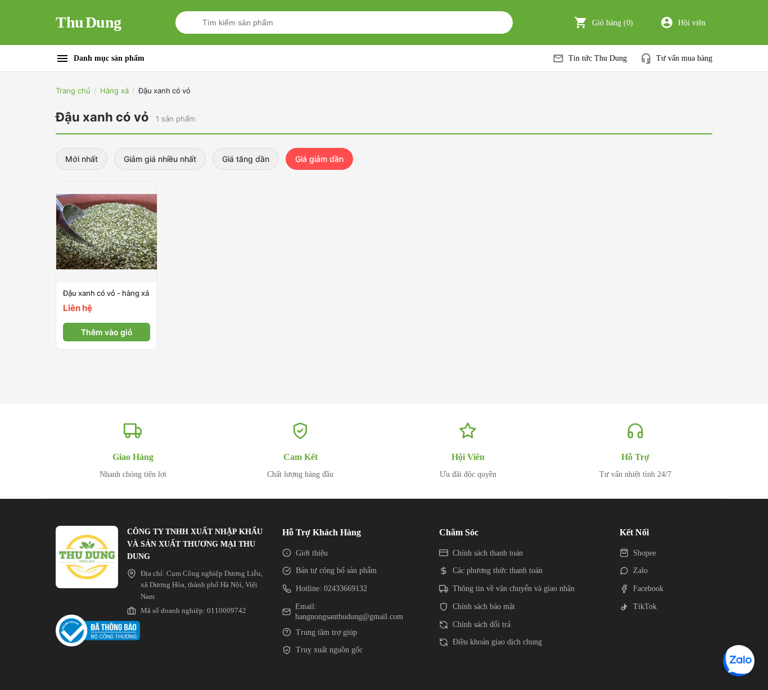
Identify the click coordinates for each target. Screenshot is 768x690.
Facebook (648, 588)
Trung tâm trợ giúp (326, 632)
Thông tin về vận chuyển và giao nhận (514, 588)
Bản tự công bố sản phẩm (336, 570)
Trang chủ (73, 90)
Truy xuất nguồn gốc (329, 650)
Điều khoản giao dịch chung (497, 642)
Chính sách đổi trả (482, 624)
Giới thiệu (312, 553)
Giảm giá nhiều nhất (160, 159)
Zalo (640, 570)
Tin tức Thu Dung (597, 58)
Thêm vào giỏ (107, 332)
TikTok (645, 606)
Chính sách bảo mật (484, 606)
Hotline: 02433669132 (331, 588)
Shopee (644, 553)
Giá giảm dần (319, 159)
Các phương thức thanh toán (498, 570)
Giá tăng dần (245, 159)
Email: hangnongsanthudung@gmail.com (349, 611)
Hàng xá (114, 90)
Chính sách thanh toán (488, 553)
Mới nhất (81, 159)
